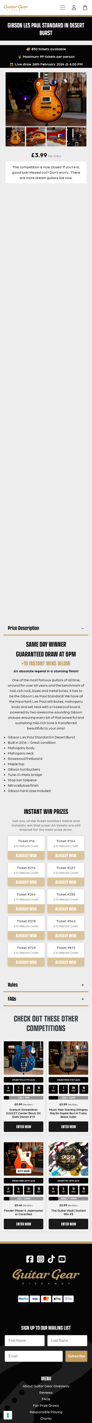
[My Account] (75, 7)
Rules (13, 984)
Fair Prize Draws (46, 1405)
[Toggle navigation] (62, 7)
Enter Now (23, 1126)
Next (79, 135)
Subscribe (76, 1356)
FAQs (12, 998)
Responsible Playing (46, 1412)
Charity (46, 1418)
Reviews (46, 1392)
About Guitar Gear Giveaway (46, 1386)
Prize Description (23, 628)
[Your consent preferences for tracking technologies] (8, 1415)
